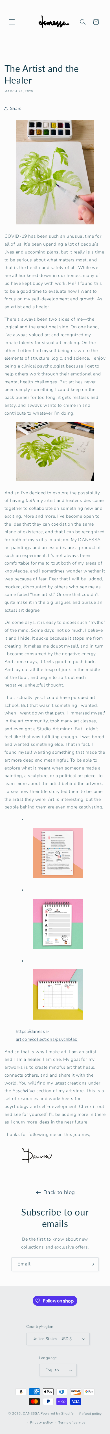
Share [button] (16, 108)
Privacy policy (41, 1422)
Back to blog (59, 1192)
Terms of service (71, 1422)
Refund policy (90, 1413)
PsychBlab (23, 1091)
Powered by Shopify (57, 1413)
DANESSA (31, 1413)
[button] (11, 22)
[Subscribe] (91, 1264)
